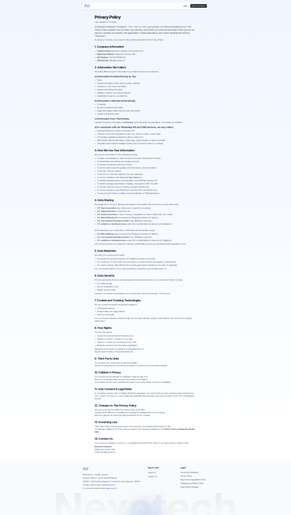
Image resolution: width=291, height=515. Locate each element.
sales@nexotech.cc (109, 485)
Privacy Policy (186, 476)
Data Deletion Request (189, 487)
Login (185, 6)
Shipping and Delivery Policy (192, 483)
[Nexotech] (87, 6)
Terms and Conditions (189, 472)
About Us (152, 472)
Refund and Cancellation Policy (193, 480)
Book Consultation (199, 6)
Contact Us (152, 476)
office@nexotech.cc (159, 269)
